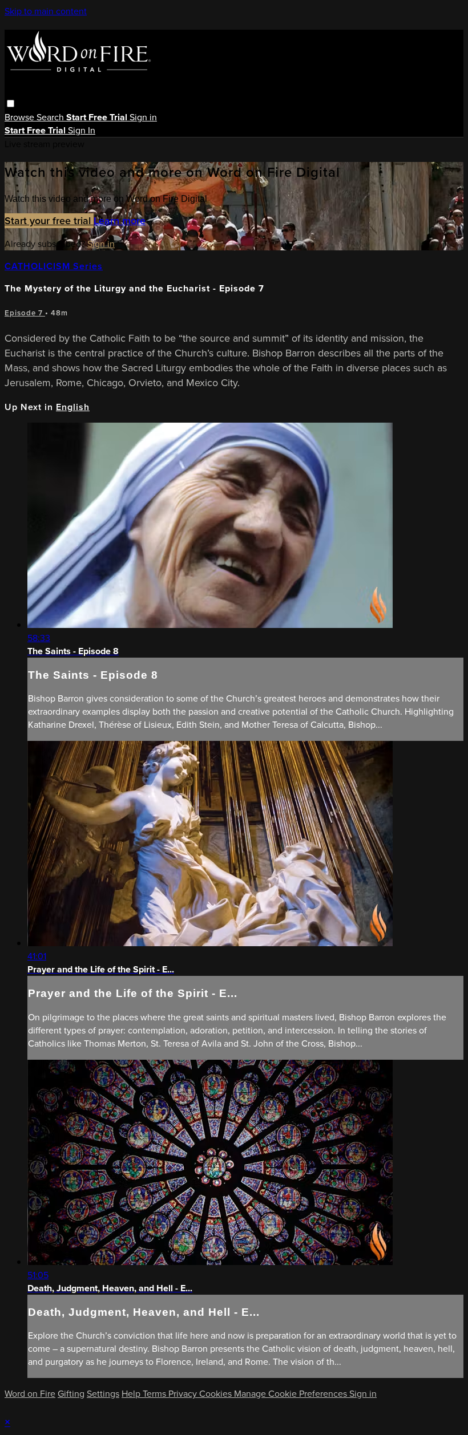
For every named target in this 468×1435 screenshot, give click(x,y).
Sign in (143, 117)
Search (51, 117)
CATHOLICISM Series (54, 266)
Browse (21, 117)
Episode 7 (25, 312)
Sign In (81, 130)
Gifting (71, 1393)
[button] (10, 103)
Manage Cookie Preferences (291, 1393)
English (73, 407)
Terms (155, 1393)
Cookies (216, 1393)
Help (132, 1393)
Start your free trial (49, 220)
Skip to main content (46, 11)
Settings (103, 1393)
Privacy (183, 1393)
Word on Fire (30, 1393)
